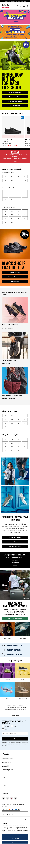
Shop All (24, 158)
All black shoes (15, 281)
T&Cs (15, 37)
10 (18, 180)
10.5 (25, 180)
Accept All (15, 835)
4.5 (25, 211)
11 (5, 192)
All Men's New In (6, 363)
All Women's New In (7, 328)
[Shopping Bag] (24, 6)
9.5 (12, 180)
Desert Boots (15, 562)
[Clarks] (6, 6)
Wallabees (15, 560)
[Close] (25, 819)
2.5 (12, 199)
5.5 (12, 215)
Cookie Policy (13, 832)
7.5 (12, 176)
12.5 (25, 192)
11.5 (12, 192)
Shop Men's (17, 158)
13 (5, 196)
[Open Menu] (27, 6)
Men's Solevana (15, 542)
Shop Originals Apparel (15, 618)
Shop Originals (7, 770)
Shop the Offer (8, 37)
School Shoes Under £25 (15, 101)
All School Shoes (15, 105)
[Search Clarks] (17, 6)
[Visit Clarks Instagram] (7, 798)
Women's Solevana (15, 537)
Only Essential (15, 838)
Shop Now (15, 21)
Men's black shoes (15, 272)
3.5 (12, 211)
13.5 (12, 196)
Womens (7, 726)
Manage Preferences (15, 842)
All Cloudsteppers (15, 546)
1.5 (24, 196)
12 (18, 192)
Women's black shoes (15, 277)
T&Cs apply (15, 161)
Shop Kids (5, 766)
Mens (15, 726)
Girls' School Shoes (15, 92)
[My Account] (21, 6)
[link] (13, 132)
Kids (5, 729)
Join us (15, 738)
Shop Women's (7, 158)
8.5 (25, 176)
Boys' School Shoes (15, 97)
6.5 (24, 215)
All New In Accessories (8, 398)
